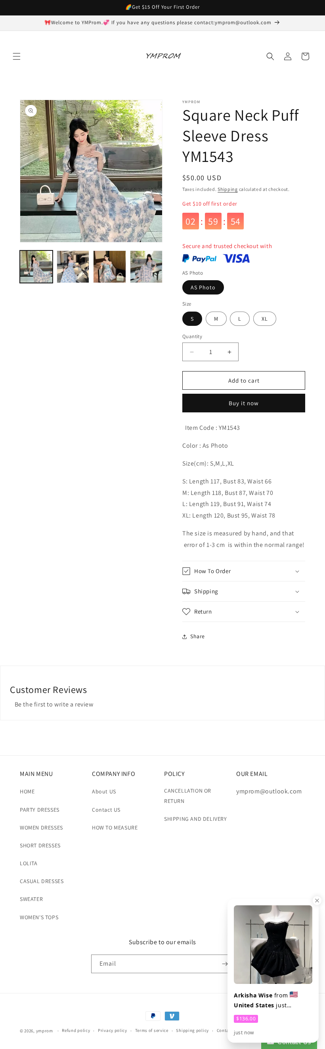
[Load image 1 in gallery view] (36, 266)
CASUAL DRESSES (41, 881)
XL (265, 318)
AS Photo (203, 287)
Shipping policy (192, 1030)
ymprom (44, 1031)
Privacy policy (112, 1030)
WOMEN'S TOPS (39, 917)
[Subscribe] (224, 964)
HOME (27, 791)
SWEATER (31, 899)
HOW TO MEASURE (115, 827)
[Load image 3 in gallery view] (109, 266)
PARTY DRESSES (39, 809)
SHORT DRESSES (40, 845)
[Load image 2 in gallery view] (73, 266)
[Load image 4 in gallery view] (146, 266)
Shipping (228, 189)
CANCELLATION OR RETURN (187, 795)
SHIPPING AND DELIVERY (195, 818)
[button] (16, 56)
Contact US (106, 809)
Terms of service (151, 1030)
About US (104, 791)
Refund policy (76, 1030)
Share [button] (197, 636)
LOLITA (29, 863)
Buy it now (244, 403)
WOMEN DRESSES (41, 827)
